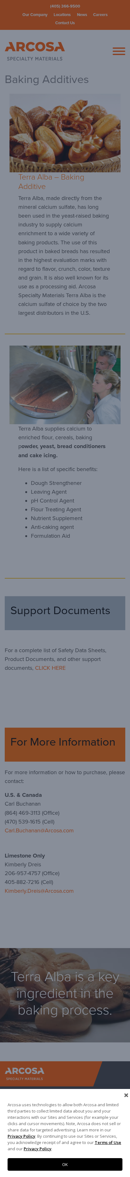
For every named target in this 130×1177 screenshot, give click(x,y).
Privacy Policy (21, 1136)
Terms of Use (108, 1142)
